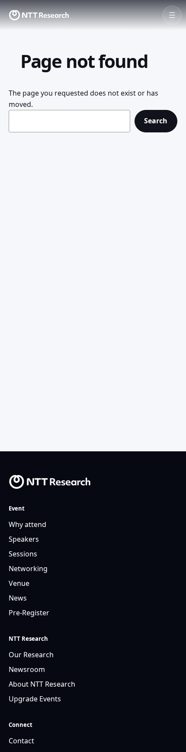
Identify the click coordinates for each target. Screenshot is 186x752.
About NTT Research (42, 684)
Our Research (31, 654)
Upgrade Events (35, 699)
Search (155, 120)
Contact (21, 741)
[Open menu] (172, 15)
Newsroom (27, 669)
